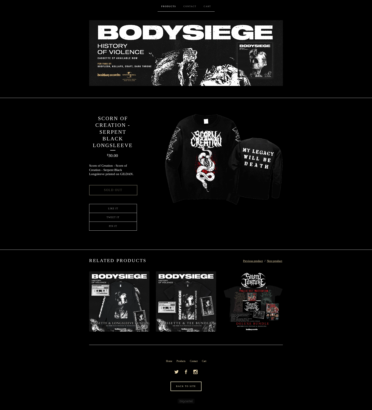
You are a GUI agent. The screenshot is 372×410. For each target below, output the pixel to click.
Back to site (186, 386)
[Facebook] (186, 372)
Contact (189, 6)
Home (169, 361)
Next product (274, 260)
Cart (207, 6)
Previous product (253, 260)
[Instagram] (195, 372)
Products (168, 6)
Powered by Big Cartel (186, 401)
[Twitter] (176, 372)
